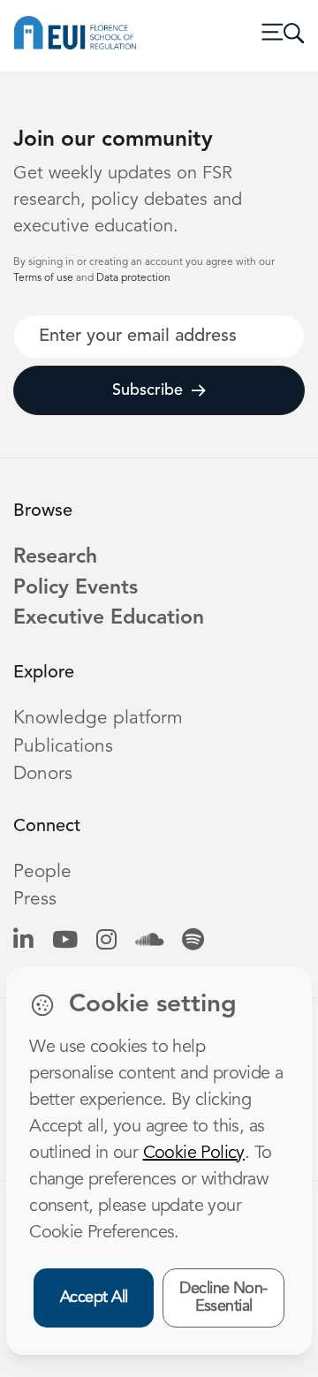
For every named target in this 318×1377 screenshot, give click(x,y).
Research (55, 558)
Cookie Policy (194, 1153)
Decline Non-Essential (223, 1298)
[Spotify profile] (193, 941)
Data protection (133, 278)
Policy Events (75, 589)
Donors (42, 774)
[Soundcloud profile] (149, 941)
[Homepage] (75, 32)
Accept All (94, 1297)
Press (35, 899)
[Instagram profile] (106, 941)
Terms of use (44, 278)
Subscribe (147, 390)
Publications (63, 747)
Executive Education (108, 619)
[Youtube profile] (65, 941)
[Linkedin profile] (23, 941)
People (42, 872)
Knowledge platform (98, 718)
